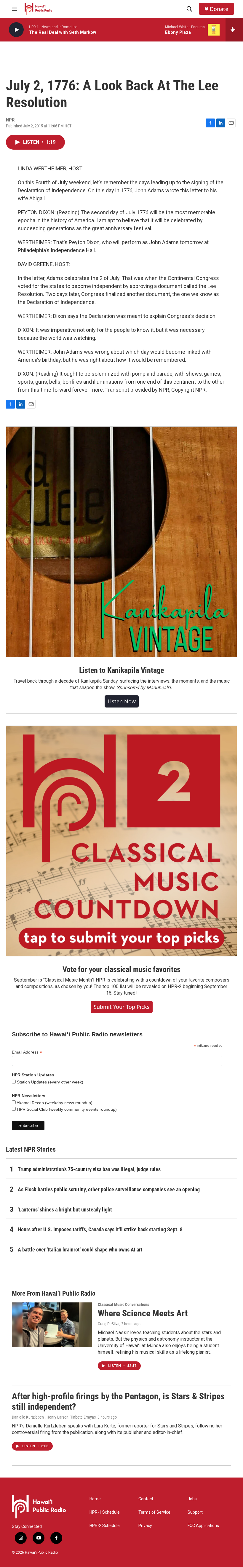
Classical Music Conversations (123, 1304)
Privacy (145, 1525)
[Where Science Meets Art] (52, 1324)
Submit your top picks (122, 1006)
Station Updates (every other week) (49, 1082)
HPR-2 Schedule (104, 1525)
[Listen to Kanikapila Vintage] (121, 542)
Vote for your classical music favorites (121, 969)
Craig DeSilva (108, 1323)
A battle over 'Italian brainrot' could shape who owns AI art (80, 1249)
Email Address (27, 1052)
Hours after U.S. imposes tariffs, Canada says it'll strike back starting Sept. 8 (100, 1229)
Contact (145, 1499)
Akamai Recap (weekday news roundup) (54, 1102)
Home (95, 1499)
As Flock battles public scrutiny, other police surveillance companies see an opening (109, 1189)
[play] (16, 29)
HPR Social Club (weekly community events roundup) (66, 1109)
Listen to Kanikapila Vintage (121, 670)
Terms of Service (154, 1512)
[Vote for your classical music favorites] (121, 841)
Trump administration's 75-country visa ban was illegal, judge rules (89, 1169)
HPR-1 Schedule (104, 1512)
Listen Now (122, 701)
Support (195, 1512)
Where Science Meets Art (143, 1313)
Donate (219, 9)
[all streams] (234, 29)
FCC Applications (203, 1525)
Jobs (192, 1499)
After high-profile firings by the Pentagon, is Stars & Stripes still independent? (118, 1401)
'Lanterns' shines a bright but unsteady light (65, 1209)
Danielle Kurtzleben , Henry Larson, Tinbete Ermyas (54, 1417)
